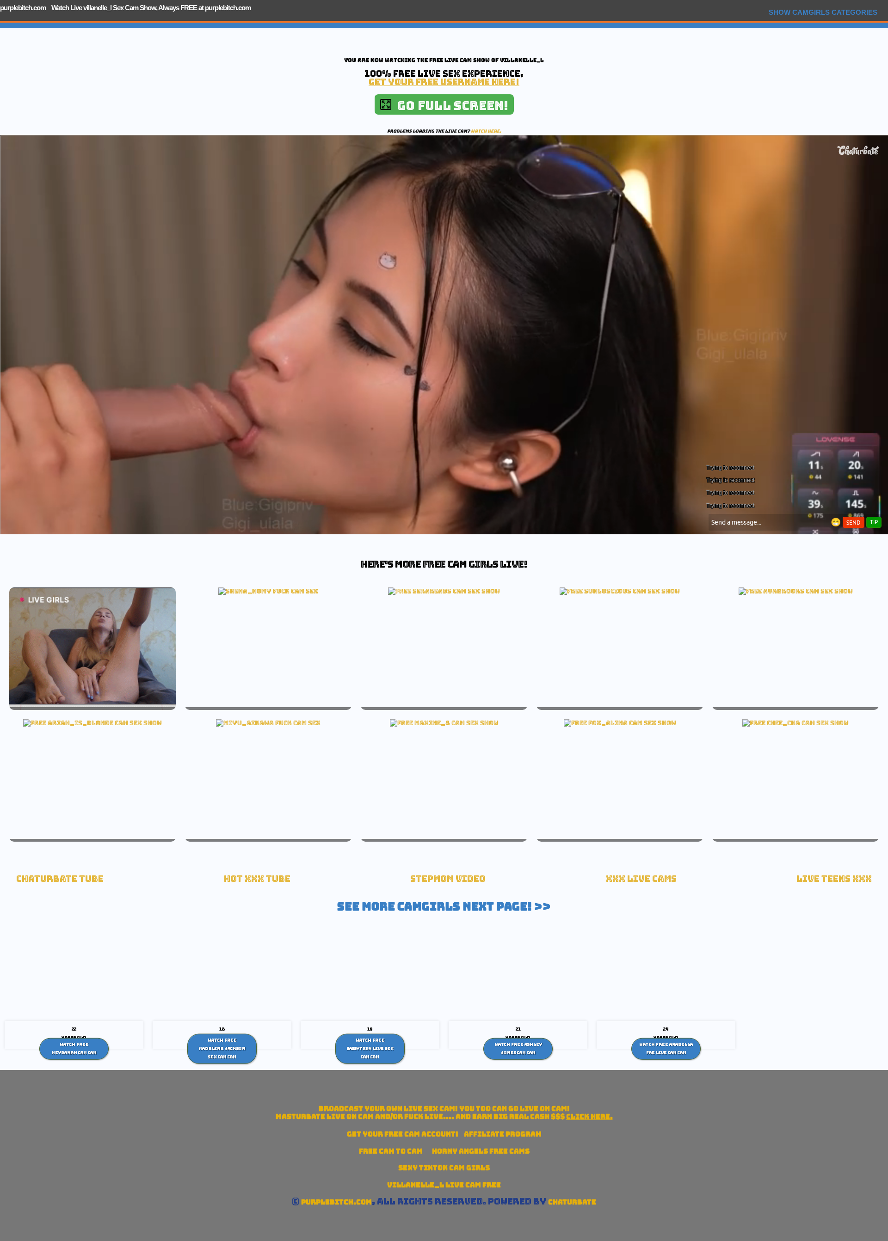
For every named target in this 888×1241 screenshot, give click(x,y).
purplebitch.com (23, 8)
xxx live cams (641, 879)
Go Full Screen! (449, 106)
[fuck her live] (268, 591)
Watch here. (486, 131)
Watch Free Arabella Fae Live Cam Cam (666, 1049)
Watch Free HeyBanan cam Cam (74, 1049)
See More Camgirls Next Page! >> (444, 906)
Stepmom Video (448, 879)
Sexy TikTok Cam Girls (444, 1167)
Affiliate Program (503, 1134)
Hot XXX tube (257, 879)
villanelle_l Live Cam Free (444, 1184)
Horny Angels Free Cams (481, 1151)
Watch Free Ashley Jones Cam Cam (518, 1049)
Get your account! (402, 1134)
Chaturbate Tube (60, 879)
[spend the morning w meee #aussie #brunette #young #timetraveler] (796, 591)
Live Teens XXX (834, 879)
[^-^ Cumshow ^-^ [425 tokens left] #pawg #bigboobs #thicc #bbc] (444, 591)
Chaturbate (572, 1202)
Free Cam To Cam (391, 1151)
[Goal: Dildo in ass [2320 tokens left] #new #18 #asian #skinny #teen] (795, 723)
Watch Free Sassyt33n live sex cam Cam (370, 1048)
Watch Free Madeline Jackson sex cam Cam (222, 1048)
